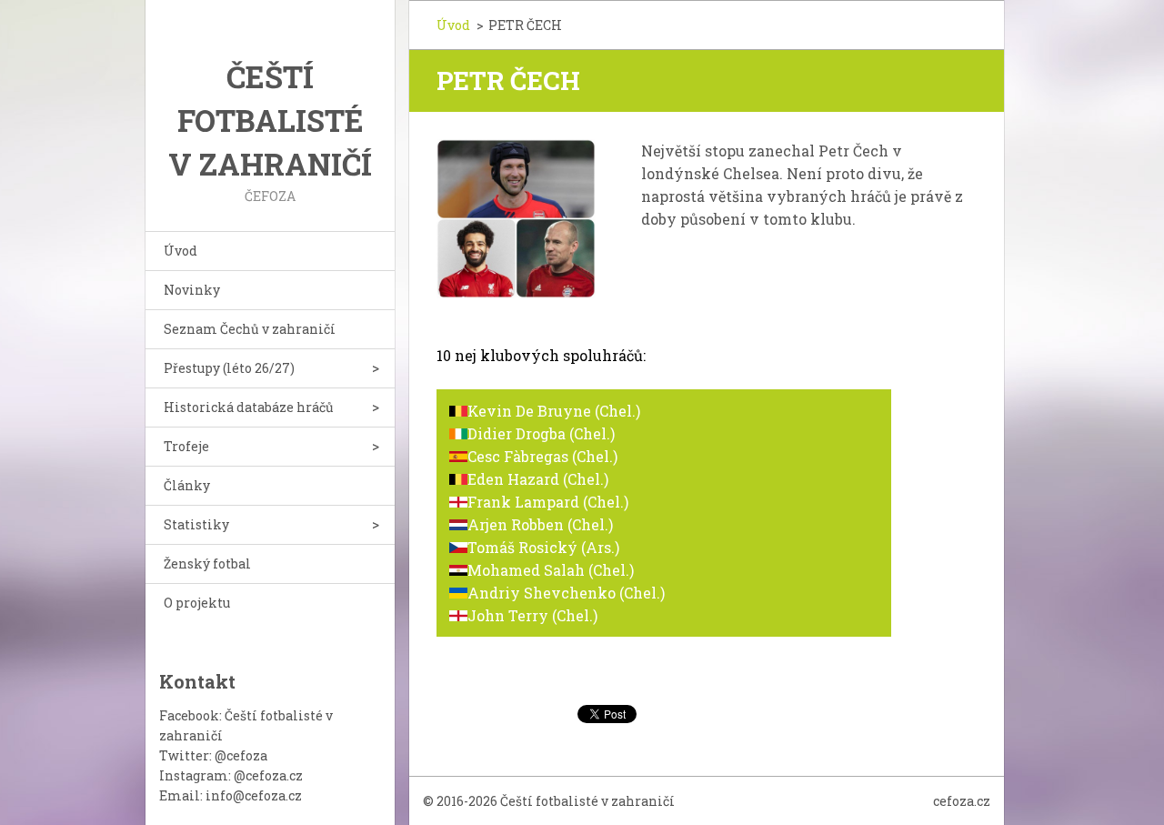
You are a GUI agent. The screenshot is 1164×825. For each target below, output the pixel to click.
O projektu (197, 602)
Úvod (180, 250)
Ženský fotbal (207, 563)
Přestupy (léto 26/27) (229, 368)
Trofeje (186, 446)
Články (187, 485)
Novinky (192, 289)
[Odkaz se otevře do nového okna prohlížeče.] (516, 218)
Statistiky (196, 524)
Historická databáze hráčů (249, 407)
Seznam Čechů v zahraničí (250, 328)
